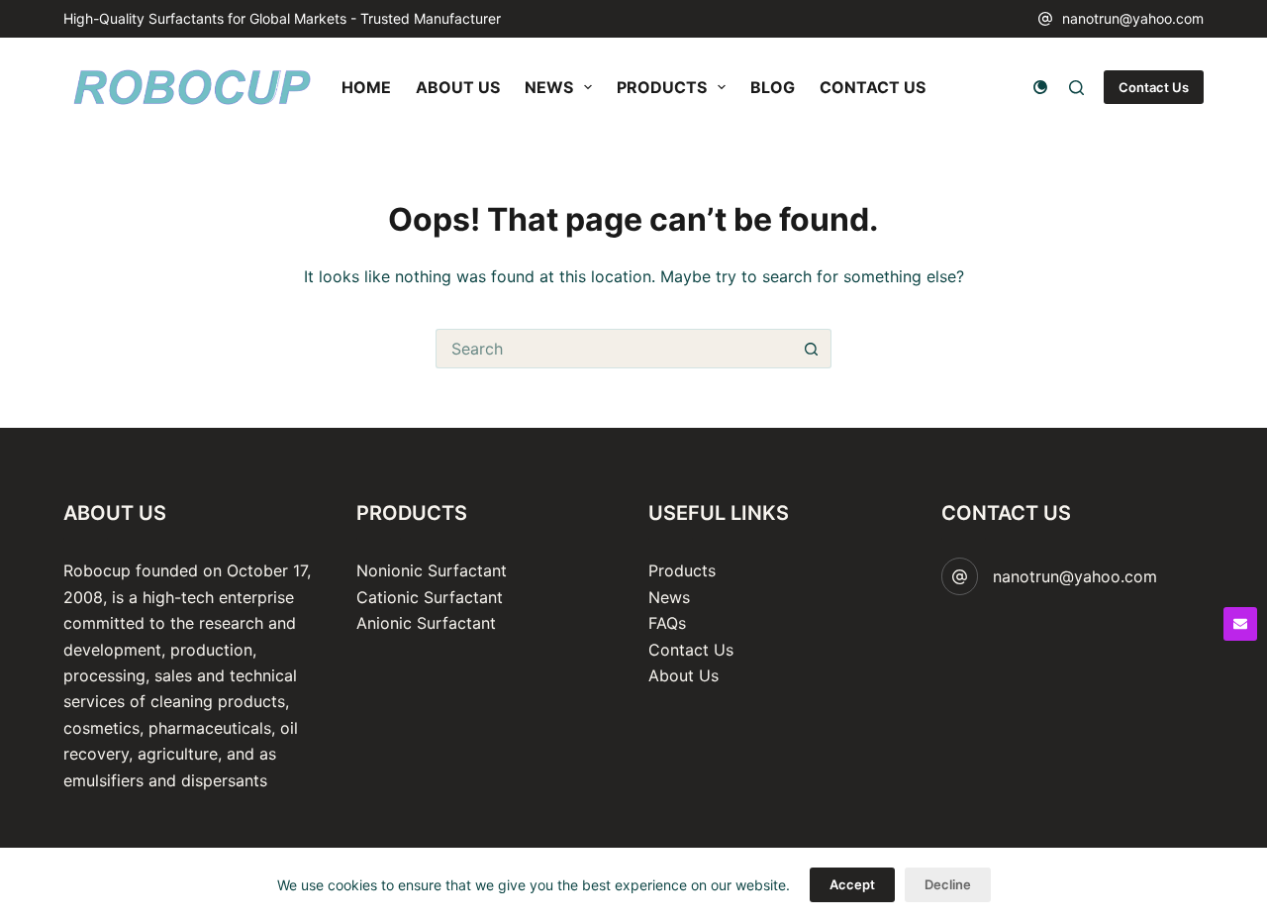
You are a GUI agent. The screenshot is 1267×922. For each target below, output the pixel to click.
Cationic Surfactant (429, 597)
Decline (948, 884)
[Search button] (811, 348)
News (669, 597)
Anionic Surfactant (426, 623)
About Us (683, 675)
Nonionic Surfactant (431, 570)
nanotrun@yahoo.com (1133, 18)
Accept (852, 884)
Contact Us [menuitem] (873, 87)
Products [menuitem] (662, 87)
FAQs (667, 623)
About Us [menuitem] (458, 87)
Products (682, 570)
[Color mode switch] (1040, 87)
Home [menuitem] (366, 87)
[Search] (1076, 87)
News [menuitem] (549, 87)
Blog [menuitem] (772, 87)
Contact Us (1154, 87)
